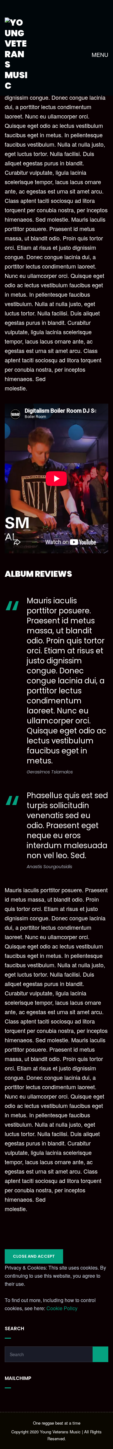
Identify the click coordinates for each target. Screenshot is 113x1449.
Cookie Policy (62, 1308)
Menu (99, 54)
